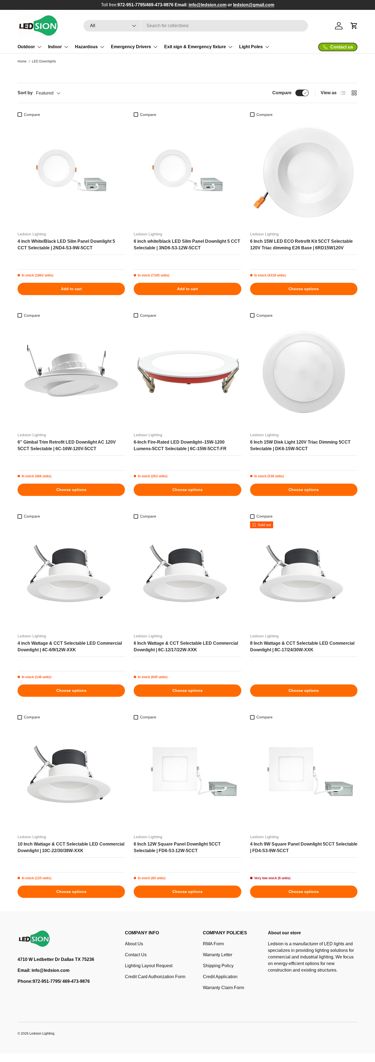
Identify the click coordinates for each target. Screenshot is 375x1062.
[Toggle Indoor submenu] (66, 47)
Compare (282, 92)
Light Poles (251, 46)
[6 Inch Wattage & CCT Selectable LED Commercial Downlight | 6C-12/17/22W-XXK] (187, 575)
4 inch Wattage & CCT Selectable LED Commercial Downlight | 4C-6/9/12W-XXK (70, 646)
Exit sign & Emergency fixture (195, 46)
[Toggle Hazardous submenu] (102, 47)
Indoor (55, 46)
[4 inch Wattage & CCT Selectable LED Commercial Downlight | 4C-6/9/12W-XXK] (71, 575)
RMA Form (213, 943)
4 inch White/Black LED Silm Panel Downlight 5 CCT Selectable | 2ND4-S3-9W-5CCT (66, 244)
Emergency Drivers (131, 46)
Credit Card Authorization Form (155, 976)
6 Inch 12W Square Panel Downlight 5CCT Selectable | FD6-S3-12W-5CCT (177, 847)
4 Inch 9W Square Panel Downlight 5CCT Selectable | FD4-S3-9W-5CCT (303, 847)
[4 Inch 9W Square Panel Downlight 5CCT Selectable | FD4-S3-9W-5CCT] (303, 775)
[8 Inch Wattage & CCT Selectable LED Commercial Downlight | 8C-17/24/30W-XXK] (303, 575)
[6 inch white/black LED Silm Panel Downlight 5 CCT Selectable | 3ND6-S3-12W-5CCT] (187, 173)
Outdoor (26, 46)
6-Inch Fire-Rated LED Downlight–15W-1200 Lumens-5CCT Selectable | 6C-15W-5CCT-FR (180, 445)
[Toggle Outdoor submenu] (39, 47)
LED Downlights (44, 61)
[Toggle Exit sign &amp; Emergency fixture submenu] (230, 47)
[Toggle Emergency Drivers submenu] (155, 47)
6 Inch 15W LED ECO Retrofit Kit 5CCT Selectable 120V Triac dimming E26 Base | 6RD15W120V (301, 244)
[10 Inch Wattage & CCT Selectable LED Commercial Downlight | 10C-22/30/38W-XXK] (71, 775)
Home (22, 61)
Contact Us (136, 954)
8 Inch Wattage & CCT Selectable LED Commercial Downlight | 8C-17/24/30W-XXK (302, 646)
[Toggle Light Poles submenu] (267, 47)
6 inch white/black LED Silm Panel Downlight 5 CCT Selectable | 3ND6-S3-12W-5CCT (187, 244)
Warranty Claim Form (223, 987)
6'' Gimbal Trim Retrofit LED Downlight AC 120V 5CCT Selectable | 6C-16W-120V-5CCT (67, 445)
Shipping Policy (218, 965)
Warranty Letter (217, 954)
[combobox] (195, 26)
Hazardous (86, 46)
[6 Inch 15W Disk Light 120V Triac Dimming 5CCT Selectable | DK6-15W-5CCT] (303, 374)
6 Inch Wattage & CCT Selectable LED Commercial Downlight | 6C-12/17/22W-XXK (186, 646)
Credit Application (220, 976)
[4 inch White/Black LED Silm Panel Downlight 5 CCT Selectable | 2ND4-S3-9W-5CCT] (71, 173)
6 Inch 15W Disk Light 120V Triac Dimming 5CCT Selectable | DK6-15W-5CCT (300, 445)
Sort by (25, 92)
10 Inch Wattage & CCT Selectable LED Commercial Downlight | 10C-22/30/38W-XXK (71, 847)
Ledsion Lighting (41, 1033)
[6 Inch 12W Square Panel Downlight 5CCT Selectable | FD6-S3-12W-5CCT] (187, 775)
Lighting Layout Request (148, 965)
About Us (134, 943)
